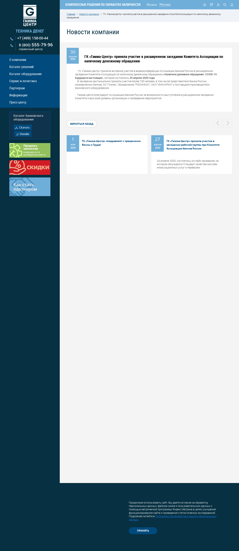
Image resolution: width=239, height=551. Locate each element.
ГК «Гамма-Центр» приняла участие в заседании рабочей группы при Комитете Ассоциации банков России (193, 144)
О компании (17, 59)
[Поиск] (224, 4)
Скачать (24, 127)
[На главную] (204, 4)
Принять (143, 530)
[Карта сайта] (218, 4)
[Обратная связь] (211, 4)
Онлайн (24, 134)
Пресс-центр (17, 102)
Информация (18, 95)
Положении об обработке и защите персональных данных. (172, 517)
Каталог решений (21, 66)
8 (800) (36, 47)
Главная (71, 14)
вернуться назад (81, 124)
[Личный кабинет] (231, 4)
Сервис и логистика (23, 81)
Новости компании (89, 14)
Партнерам (17, 88)
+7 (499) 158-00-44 (32, 38)
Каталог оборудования (25, 74)
